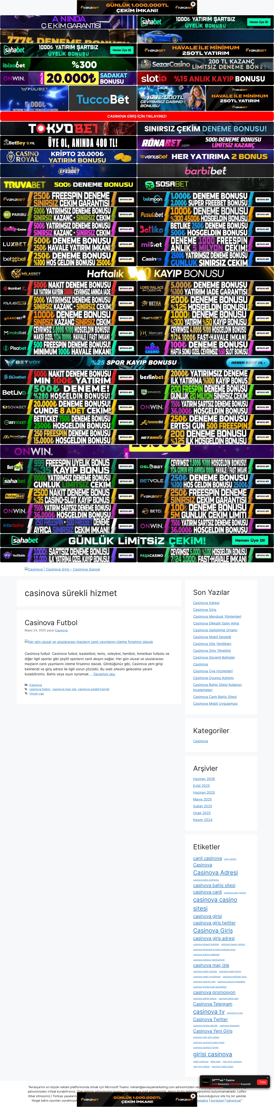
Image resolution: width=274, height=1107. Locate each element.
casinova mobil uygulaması (207, 976)
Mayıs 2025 (202, 799)
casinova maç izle (64, 689)
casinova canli (207, 891)
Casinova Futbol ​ (52, 622)
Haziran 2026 (204, 779)
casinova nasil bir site (204, 981)
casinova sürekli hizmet (93, 689)
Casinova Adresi (206, 603)
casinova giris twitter (214, 922)
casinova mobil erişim (230, 971)
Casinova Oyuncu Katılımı (213, 678)
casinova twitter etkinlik (205, 1025)
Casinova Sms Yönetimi (212, 651)
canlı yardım (230, 859)
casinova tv (209, 1011)
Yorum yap (36, 693)
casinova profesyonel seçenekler (209, 987)
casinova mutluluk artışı (235, 976)
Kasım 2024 (202, 820)
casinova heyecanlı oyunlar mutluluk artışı (214, 949)
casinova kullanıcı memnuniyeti (209, 959)
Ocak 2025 (202, 813)
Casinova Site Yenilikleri (212, 644)
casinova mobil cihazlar (205, 971)
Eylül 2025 (201, 786)
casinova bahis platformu (206, 880)
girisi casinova (212, 1054)
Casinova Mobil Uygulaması (215, 704)
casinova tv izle (235, 1013)
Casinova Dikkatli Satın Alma (216, 623)
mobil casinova (200, 1061)
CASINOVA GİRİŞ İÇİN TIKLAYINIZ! (137, 116)
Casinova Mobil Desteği (212, 637)
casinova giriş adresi (214, 938)
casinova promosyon (214, 992)
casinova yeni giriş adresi (206, 1037)
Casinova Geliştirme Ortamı (215, 630)
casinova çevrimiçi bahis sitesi (208, 1042)
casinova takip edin (228, 998)
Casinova (35, 685)
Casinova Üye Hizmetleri (213, 671)
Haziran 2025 (204, 793)
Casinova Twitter (210, 1019)
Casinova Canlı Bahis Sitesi (215, 697)
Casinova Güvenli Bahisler (214, 657)
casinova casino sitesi (215, 904)
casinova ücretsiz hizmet (205, 1047)
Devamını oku (104, 674)
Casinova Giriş (204, 610)
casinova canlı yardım (235, 892)
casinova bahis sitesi (214, 885)
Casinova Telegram (212, 1003)
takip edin (215, 1061)
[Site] (68, 199)
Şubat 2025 (202, 806)
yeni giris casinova (232, 1061)
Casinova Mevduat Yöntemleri (217, 617)
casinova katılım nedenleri (206, 954)
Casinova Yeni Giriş (212, 1031)
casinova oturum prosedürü (231, 981)
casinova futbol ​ (40, 689)
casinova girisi (207, 916)
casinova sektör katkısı (205, 998)
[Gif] (137, 273)
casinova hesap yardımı (233, 944)
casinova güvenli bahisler (206, 944)
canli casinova (207, 858)
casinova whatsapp (229, 1025)
